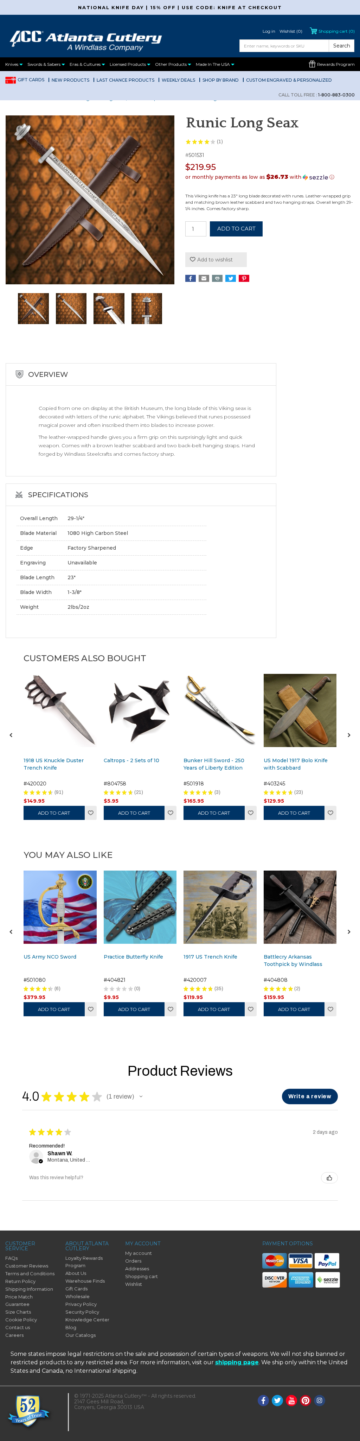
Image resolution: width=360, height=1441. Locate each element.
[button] (269, 177)
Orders (133, 1261)
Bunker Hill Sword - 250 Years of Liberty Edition (214, 764)
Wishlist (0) (290, 31)
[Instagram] (319, 1400)
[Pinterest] (244, 278)
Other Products (171, 64)
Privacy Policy (81, 1304)
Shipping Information (29, 1289)
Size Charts (18, 1312)
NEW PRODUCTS (70, 80)
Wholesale (77, 1296)
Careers (14, 1335)
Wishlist (91, 813)
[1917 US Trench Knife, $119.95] (220, 907)
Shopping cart (141, 1276)
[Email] (204, 278)
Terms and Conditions (29, 1273)
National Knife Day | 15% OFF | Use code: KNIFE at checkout (180, 7)
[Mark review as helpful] (329, 1177)
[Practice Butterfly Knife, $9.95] (140, 907)
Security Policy (82, 1312)
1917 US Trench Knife (210, 957)
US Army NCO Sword (50, 957)
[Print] (217, 278)
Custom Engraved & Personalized (289, 80)
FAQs (11, 1258)
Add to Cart (54, 813)
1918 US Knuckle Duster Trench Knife (54, 764)
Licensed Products (128, 64)
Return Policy (20, 1281)
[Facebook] (190, 278)
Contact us (17, 1327)
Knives (12, 64)
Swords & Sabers (44, 64)
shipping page (237, 1362)
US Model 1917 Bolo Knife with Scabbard (296, 764)
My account (138, 1253)
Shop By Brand (220, 80)
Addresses (137, 1268)
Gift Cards (31, 79)
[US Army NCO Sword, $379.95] (60, 907)
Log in (269, 31)
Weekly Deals (178, 80)
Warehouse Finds (85, 1281)
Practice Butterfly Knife (133, 957)
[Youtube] (291, 1400)
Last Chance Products (125, 80)
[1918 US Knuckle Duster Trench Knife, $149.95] (60, 711)
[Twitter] (230, 278)
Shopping (337, 31)
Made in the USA (213, 64)
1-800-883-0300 (316, 94)
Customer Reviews (26, 1266)
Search (341, 46)
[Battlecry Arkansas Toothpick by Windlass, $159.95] (300, 907)
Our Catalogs (80, 1335)
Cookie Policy (21, 1319)
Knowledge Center (87, 1319)
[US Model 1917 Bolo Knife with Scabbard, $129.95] (300, 711)
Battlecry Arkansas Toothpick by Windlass (293, 960)
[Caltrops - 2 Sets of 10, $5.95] (140, 711)
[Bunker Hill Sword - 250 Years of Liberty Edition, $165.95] (220, 711)
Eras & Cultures (86, 64)
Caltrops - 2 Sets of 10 (131, 760)
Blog (70, 1327)
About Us (75, 1273)
